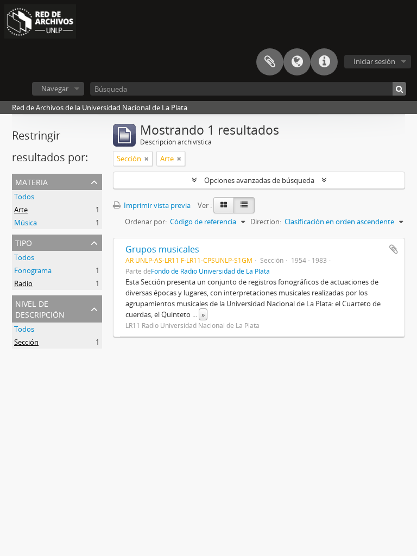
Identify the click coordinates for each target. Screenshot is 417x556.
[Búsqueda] (399, 89)
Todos (24, 196)
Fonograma (33, 270)
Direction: (265, 221)
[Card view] (223, 205)
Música (25, 223)
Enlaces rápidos (324, 61)
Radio (23, 283)
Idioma (297, 61)
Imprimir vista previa (156, 205)
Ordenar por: (146, 221)
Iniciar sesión (374, 61)
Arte (21, 209)
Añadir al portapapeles (393, 249)
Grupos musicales (162, 249)
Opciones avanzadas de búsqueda (259, 180)
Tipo (23, 242)
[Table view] (244, 205)
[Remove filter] (146, 158)
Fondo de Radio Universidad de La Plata (210, 271)
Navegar (54, 88)
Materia (31, 181)
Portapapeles (269, 61)
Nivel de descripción (40, 308)
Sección (26, 342)
